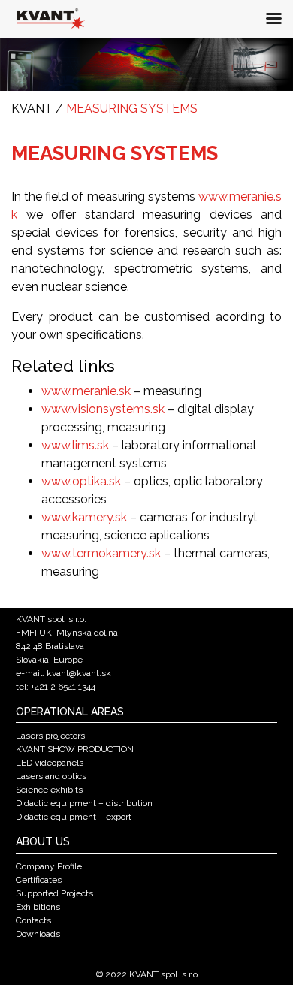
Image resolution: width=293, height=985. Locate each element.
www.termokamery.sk (101, 553)
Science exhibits (49, 789)
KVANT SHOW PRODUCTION (75, 749)
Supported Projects (54, 893)
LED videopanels (49, 762)
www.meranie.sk (86, 391)
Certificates (39, 880)
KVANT (32, 108)
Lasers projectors (50, 735)
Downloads (38, 934)
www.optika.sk (81, 481)
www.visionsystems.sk (103, 409)
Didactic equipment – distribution (84, 803)
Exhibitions (38, 907)
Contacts (33, 920)
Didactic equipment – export (73, 816)
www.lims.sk (75, 445)
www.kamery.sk (84, 517)
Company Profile (49, 866)
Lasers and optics (51, 776)
